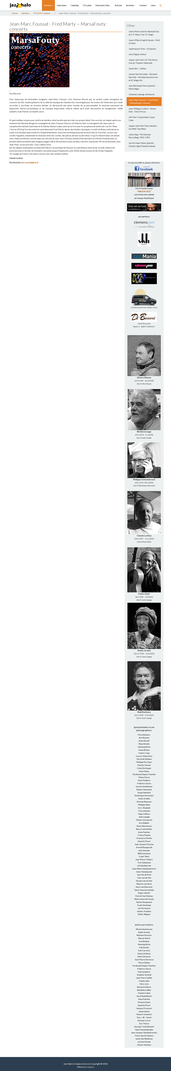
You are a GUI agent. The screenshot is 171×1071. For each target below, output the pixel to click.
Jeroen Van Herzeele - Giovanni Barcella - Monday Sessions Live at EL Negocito (143, 77)
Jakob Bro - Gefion (137, 68)
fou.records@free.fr (29, 162)
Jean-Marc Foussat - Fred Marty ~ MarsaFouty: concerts (143, 101)
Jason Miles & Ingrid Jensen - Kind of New (144, 41)
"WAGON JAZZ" (144, 191)
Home (15, 13)
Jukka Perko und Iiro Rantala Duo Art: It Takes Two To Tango (144, 33)
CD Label (87, 5)
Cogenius (90, 1067)
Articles (118, 5)
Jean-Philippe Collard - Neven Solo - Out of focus (142, 110)
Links (153, 5)
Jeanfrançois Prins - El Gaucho (142, 48)
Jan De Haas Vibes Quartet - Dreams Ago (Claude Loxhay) (142, 144)
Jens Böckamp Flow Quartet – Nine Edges (142, 87)
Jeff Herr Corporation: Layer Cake (142, 118)
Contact (143, 5)
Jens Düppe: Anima (137, 54)
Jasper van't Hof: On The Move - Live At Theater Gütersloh (143, 61)
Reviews (48, 5)
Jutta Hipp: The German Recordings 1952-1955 (140, 136)
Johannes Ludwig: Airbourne (141, 94)
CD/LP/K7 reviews (41, 13)
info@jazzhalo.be (81, 1063)
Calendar (75, 5)
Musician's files (102, 5)
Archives (130, 5)
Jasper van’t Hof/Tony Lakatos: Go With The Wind (143, 127)
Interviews (62, 5)
